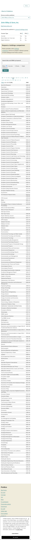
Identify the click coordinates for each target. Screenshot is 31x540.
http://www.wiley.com (6, 26)
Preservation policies (6, 504)
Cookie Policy (19, 529)
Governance (4, 506)
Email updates (4, 513)
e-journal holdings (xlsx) (21, 29)
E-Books (17, 66)
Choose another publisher (7, 15)
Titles (2, 82)
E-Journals (10, 66)
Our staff (3, 508)
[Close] (28, 519)
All (2, 77)
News (2, 499)
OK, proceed (15, 537)
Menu (26, 5)
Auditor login (4, 511)
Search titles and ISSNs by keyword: (11, 60)
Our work (3, 492)
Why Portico (4, 490)
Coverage (3, 494)
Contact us (3, 515)
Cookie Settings (15, 533)
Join (2, 497)
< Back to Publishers (7, 11)
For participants (4, 501)
